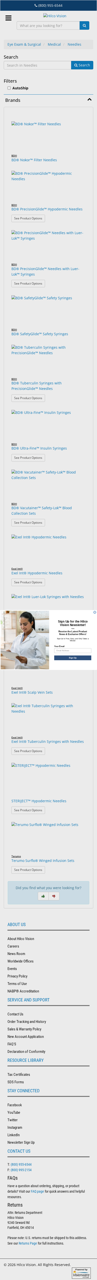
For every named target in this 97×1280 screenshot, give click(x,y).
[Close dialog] (95, 612)
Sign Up (73, 658)
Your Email (59, 646)
